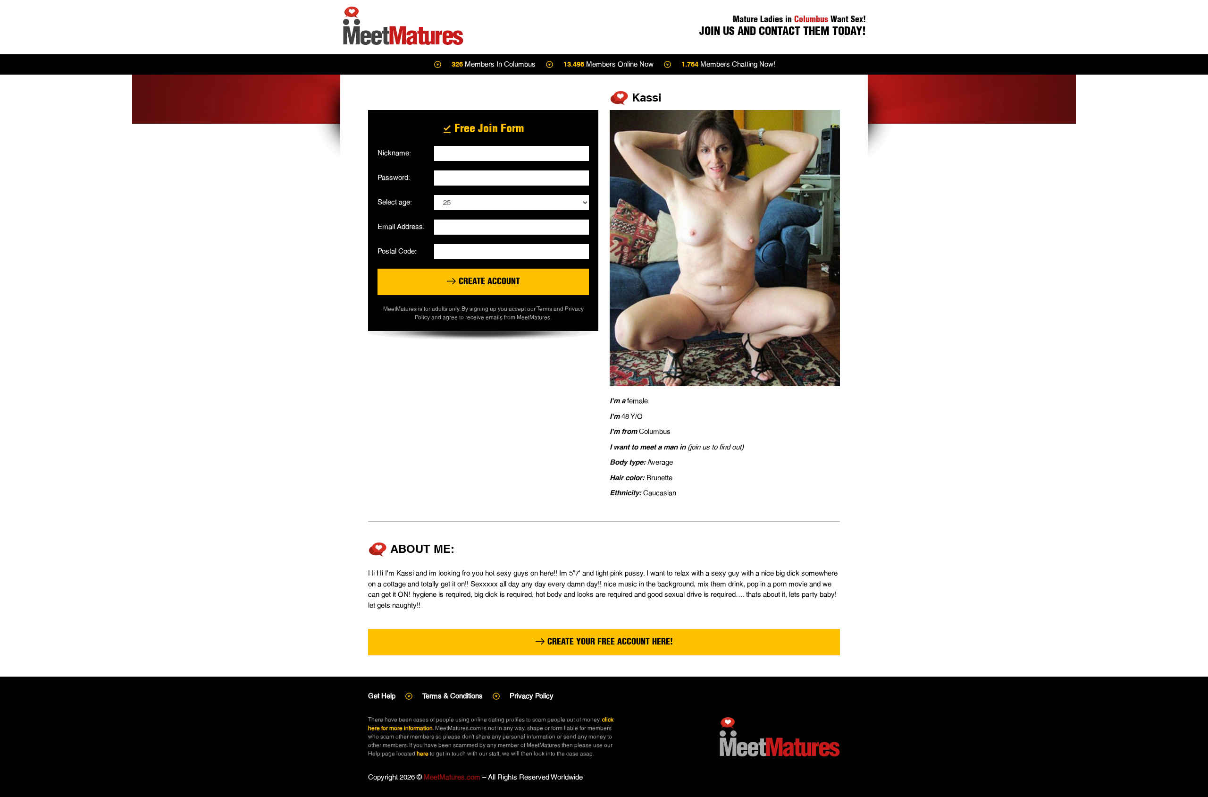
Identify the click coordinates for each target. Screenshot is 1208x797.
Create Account (488, 281)
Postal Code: (397, 251)
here (422, 753)
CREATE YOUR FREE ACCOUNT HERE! (609, 641)
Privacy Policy (532, 696)
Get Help (381, 696)
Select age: (395, 202)
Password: (394, 177)
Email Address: (401, 226)
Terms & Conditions (452, 696)
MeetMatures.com (452, 777)
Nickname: (394, 153)
